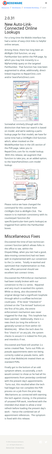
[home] (15, 3)
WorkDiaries (16, 8)
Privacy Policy (20, 448)
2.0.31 (44, 8)
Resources (5, 8)
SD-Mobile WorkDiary (31, 8)
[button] (46, 3)
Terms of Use (10, 448)
